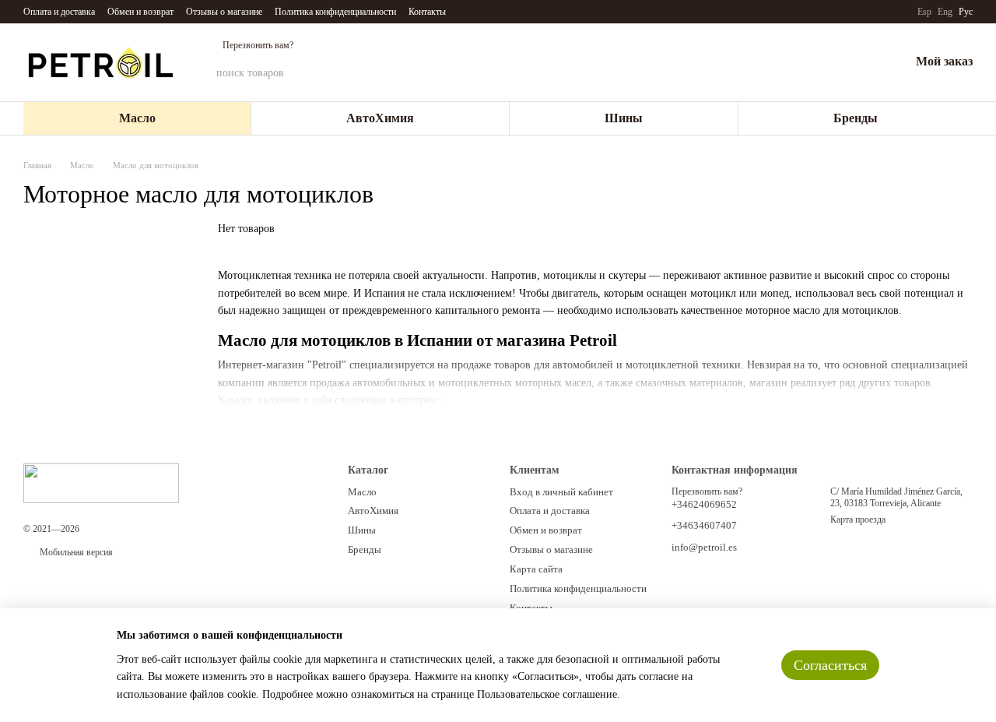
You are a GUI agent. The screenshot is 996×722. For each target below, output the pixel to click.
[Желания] (856, 62)
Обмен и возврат (140, 11)
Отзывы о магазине (224, 11)
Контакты (427, 11)
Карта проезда (858, 519)
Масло (137, 118)
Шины (624, 118)
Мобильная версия (75, 552)
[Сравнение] (816, 62)
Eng (945, 11)
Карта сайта (536, 569)
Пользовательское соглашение (547, 694)
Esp (924, 11)
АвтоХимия (380, 118)
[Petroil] (101, 482)
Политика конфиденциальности (335, 11)
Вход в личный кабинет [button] (561, 492)
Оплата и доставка (59, 11)
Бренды (855, 118)
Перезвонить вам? (258, 45)
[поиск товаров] (726, 73)
